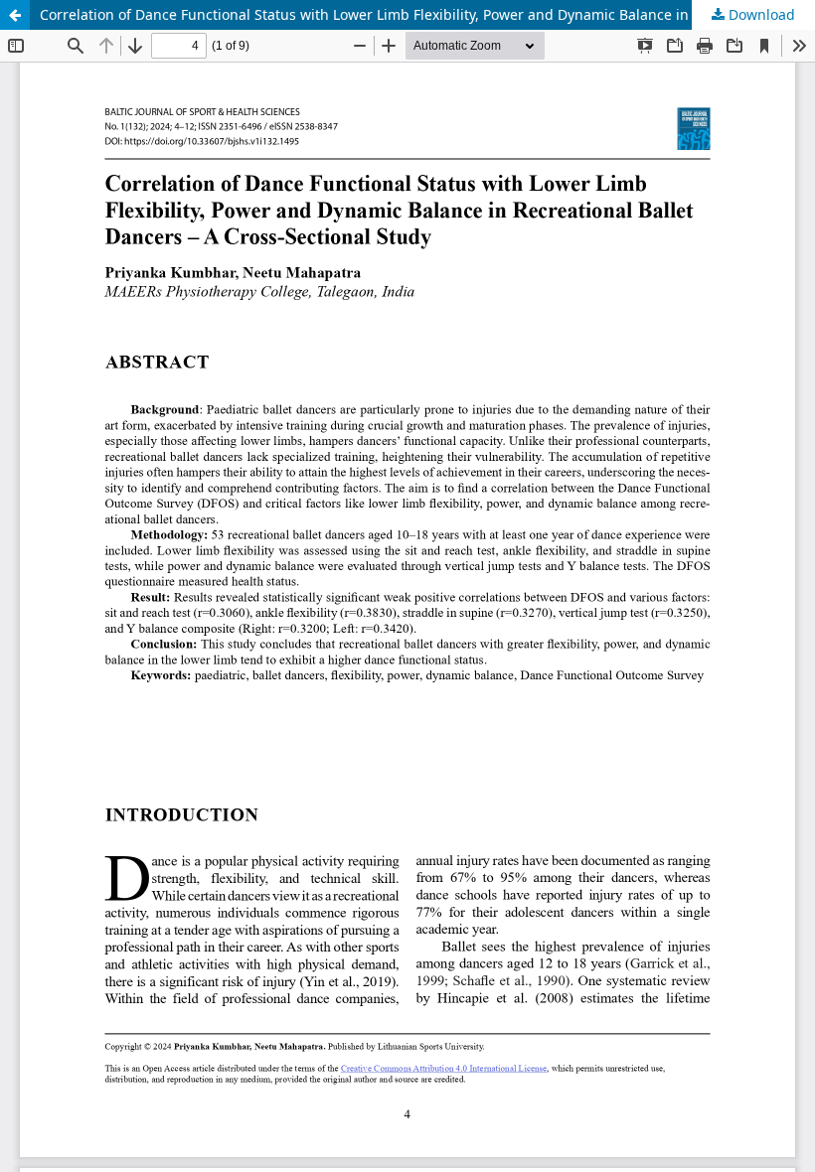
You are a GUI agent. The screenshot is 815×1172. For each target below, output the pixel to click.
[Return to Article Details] (15, 15)
